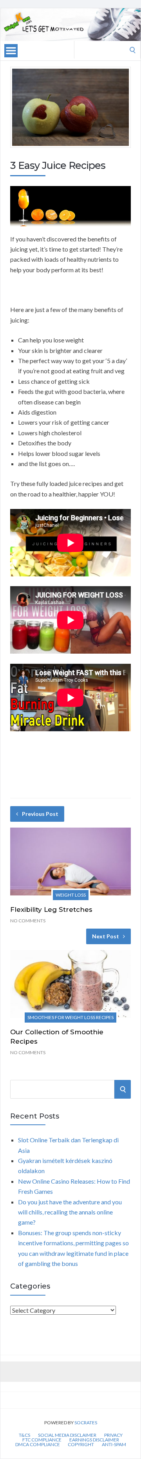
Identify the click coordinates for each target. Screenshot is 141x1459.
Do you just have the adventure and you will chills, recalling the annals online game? (70, 1212)
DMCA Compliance (37, 1444)
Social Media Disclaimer (67, 1435)
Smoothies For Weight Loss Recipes (70, 1017)
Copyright (81, 1444)
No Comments (27, 921)
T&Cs (24, 1435)
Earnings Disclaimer (94, 1440)
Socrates (85, 1422)
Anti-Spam (114, 1444)
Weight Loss (71, 895)
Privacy (113, 1435)
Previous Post (40, 813)
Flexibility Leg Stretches (51, 909)
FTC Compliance (41, 1440)
